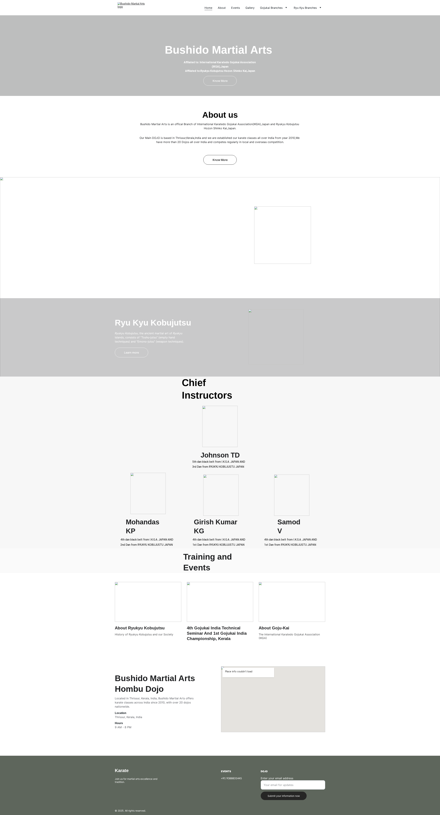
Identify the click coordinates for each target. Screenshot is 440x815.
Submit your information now (284, 795)
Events (235, 7)
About (222, 7)
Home (208, 7)
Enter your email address (277, 778)
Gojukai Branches (271, 7)
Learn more (131, 279)
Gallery (250, 7)
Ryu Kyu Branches (305, 7)
